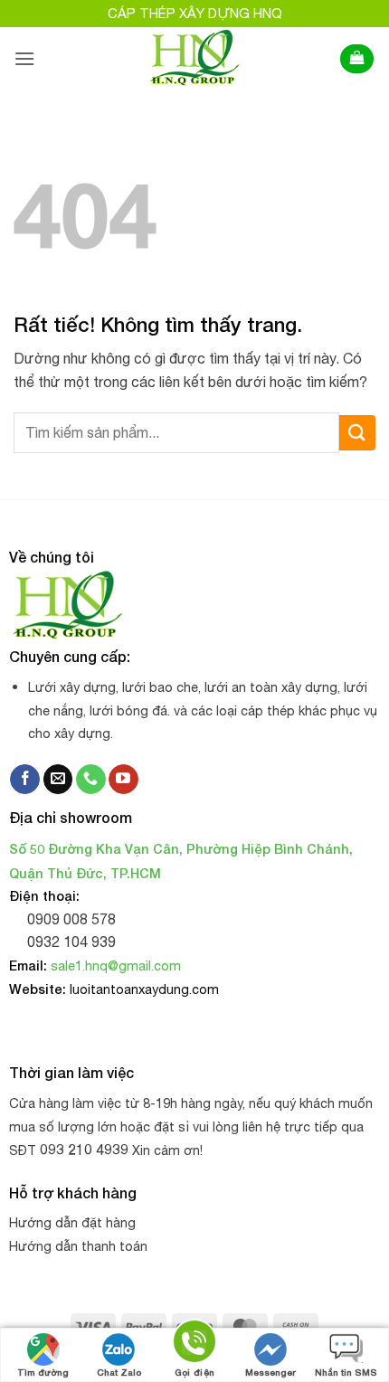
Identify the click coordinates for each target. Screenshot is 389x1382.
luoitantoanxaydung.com (144, 989)
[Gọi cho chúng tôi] (91, 779)
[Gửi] (357, 432)
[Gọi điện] (194, 1344)
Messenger (270, 1372)
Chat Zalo (119, 1372)
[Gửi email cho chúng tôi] (58, 779)
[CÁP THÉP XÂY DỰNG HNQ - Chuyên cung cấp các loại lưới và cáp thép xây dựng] (195, 58)
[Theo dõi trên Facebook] (25, 779)
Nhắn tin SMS (346, 1372)
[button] (24, 58)
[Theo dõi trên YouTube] (123, 779)
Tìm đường (43, 1372)
